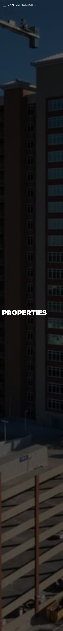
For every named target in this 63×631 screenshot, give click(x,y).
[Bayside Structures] (19, 5)
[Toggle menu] (58, 5)
